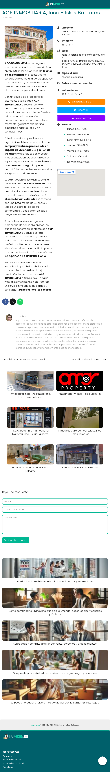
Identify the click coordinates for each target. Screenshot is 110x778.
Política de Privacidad (13, 763)
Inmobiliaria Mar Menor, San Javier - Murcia (25, 359)
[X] (13, 301)
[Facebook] (5, 301)
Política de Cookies (12, 759)
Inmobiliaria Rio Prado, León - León (89, 359)
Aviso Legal (8, 767)
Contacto (7, 756)
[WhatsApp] (20, 301)
